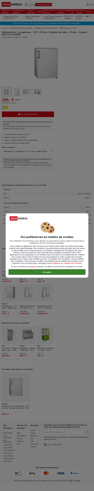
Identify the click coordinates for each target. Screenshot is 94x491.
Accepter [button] (47, 272)
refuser (33, 266)
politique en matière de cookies (67, 263)
